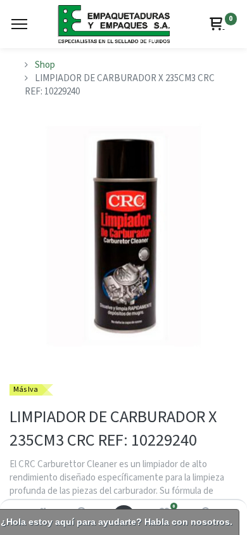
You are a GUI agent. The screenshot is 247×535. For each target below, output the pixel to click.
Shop (45, 65)
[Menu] (19, 24)
